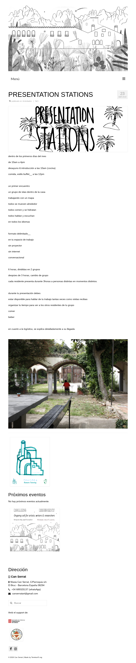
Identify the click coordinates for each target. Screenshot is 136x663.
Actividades (27, 101)
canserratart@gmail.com (24, 593)
